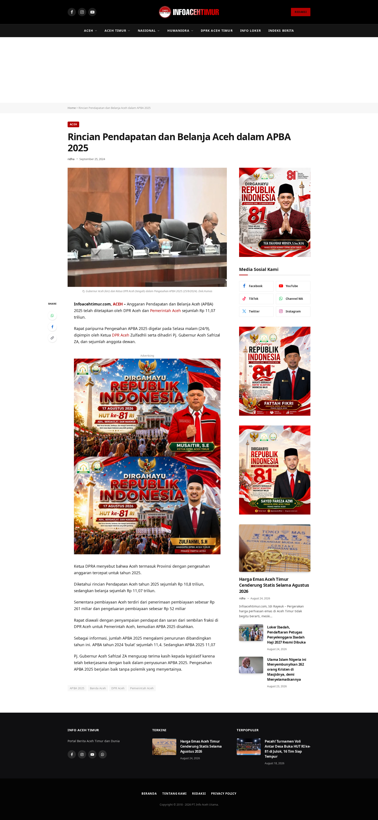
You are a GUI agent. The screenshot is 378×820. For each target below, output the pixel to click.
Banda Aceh (98, 688)
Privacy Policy (223, 794)
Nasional (147, 30)
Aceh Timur (115, 30)
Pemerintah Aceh (165, 310)
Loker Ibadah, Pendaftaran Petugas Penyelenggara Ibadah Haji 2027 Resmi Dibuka (286, 635)
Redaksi (199, 794)
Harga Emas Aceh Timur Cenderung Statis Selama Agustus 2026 (274, 585)
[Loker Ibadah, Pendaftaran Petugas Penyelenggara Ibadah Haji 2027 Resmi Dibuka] (251, 632)
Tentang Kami (174, 794)
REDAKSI (301, 12)
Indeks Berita (281, 30)
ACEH (118, 304)
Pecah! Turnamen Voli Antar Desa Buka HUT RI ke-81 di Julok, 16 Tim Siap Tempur (287, 749)
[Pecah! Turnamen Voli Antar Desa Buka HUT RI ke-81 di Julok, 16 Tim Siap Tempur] (249, 746)
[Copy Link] (52, 337)
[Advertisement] (189, 70)
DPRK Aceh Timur (217, 30)
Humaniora (178, 30)
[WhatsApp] (52, 315)
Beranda (149, 794)
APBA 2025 (77, 688)
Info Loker (250, 30)
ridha (71, 159)
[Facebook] (52, 326)
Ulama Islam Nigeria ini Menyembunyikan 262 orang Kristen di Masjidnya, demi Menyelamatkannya (286, 669)
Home (72, 108)
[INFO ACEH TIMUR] (189, 12)
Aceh (88, 30)
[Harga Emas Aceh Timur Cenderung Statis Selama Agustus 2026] (274, 548)
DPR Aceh (121, 335)
